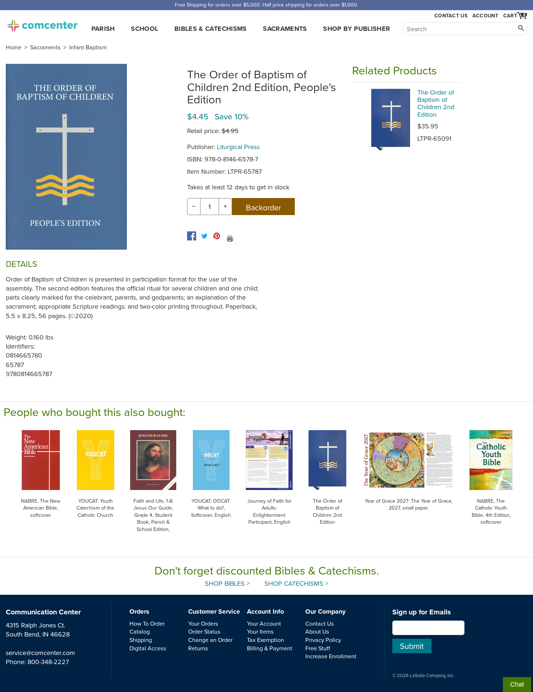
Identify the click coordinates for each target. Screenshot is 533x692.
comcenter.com (42, 24)
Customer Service (214, 611)
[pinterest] (216, 235)
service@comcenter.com (40, 652)
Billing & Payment (269, 648)
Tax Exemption (265, 640)
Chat (517, 684)
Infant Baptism (88, 47)
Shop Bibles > (227, 583)
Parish (103, 28)
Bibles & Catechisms (210, 28)
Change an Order (210, 640)
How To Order (147, 623)
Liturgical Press (238, 146)
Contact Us (450, 15)
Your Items (260, 631)
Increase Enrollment (330, 656)
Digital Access (147, 648)
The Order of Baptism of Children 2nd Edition (435, 103)
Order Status (204, 631)
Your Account (264, 623)
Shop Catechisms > (296, 583)
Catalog (139, 631)
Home (13, 47)
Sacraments (285, 28)
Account (485, 15)
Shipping (140, 640)
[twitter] (204, 235)
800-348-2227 (48, 661)
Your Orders (203, 623)
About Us (317, 631)
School (144, 28)
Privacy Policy (323, 640)
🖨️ (230, 237)
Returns (198, 648)
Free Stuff (317, 648)
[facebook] (191, 235)
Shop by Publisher (356, 28)
